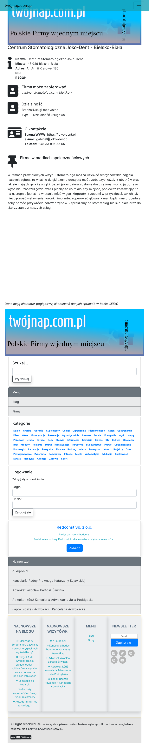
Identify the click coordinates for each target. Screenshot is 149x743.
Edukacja (107, 454)
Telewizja (87, 440)
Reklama (37, 444)
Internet (86, 435)
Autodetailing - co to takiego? (26, 703)
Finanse (60, 449)
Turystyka (77, 444)
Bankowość (121, 454)
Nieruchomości (96, 430)
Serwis (97, 435)
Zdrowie (53, 458)
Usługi (66, 430)
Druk (128, 449)
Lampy (130, 435)
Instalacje (33, 449)
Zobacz (74, 548)
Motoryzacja (38, 435)
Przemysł (18, 440)
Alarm (82, 449)
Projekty (118, 449)
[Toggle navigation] (138, 5)
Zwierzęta (40, 454)
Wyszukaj (22, 379)
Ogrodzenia (79, 430)
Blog (15, 402)
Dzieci (16, 430)
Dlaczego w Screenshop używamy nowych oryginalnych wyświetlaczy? (25, 646)
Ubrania (38, 430)
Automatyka (92, 454)
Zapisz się (124, 643)
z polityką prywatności (39, 728)
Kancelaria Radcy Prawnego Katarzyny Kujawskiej (48, 580)
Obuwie (59, 440)
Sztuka (41, 440)
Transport (94, 449)
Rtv (107, 440)
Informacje (73, 440)
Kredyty (25, 444)
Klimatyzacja (62, 444)
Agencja (41, 458)
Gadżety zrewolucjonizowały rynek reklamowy (25, 693)
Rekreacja (53, 435)
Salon (111, 430)
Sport (64, 458)
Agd (121, 435)
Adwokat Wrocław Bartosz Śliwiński (38, 590)
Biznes (99, 440)
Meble (78, 454)
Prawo (108, 444)
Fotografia (110, 435)
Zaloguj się (23, 512)
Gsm (50, 440)
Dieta (16, 435)
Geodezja (128, 440)
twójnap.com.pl (19, 5)
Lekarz (107, 449)
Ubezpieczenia (122, 444)
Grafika (27, 430)
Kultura (116, 440)
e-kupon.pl (20, 571)
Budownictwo (93, 444)
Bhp (15, 444)
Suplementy (53, 430)
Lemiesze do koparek (26, 682)
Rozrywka (47, 449)
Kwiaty (17, 458)
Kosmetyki (19, 449)
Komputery (55, 454)
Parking (72, 449)
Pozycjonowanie (22, 454)
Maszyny (29, 458)
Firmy (16, 411)
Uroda (30, 440)
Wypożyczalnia (70, 435)
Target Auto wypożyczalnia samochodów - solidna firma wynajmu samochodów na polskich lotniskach (24, 666)
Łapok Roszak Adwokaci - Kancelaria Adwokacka (48, 609)
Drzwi (48, 444)
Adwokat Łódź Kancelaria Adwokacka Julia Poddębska (53, 600)
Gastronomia (124, 430)
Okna (25, 435)
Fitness (68, 454)
